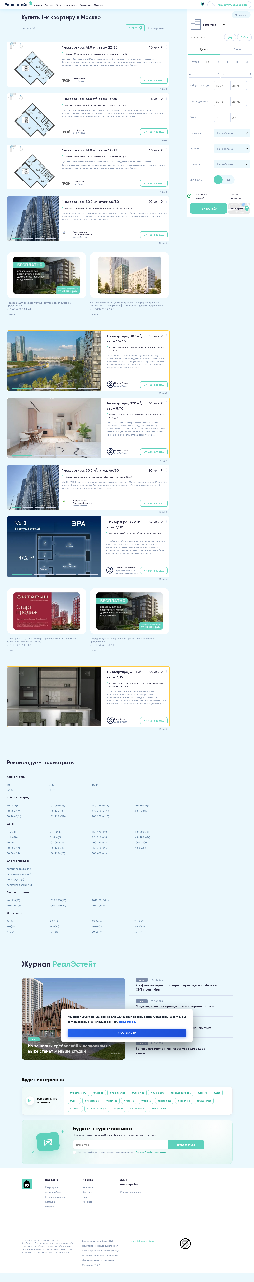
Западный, (123, 347)
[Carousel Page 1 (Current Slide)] (16, 84)
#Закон (74, 1100)
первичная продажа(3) (19, 874)
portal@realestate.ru (143, 1240)
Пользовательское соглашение (100, 1255)
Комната (87, 1201)
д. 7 (126, 686)
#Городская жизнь (181, 1092)
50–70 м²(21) (14, 816)
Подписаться (186, 1144)
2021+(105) (98, 905)
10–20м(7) (12, 842)
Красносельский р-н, (142, 683)
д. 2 (116, 417)
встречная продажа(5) (19, 884)
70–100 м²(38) (57, 805)
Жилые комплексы (131, 1191)
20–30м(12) (13, 847)
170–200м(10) (100, 837)
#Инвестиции (92, 1100)
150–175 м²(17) (100, 805)
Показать (208, 208)
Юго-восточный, (81, 53)
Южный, (121, 533)
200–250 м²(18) (100, 816)
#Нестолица (164, 1100)
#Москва (146, 1100)
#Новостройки (159, 1108)
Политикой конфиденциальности (151, 1152)
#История (129, 1100)
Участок (49, 1206)
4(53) (52, 789)
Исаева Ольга (121, 383)
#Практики (184, 1100)
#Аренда (98, 1092)
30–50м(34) (13, 853)
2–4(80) (11, 926)
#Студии (118, 1108)
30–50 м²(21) (14, 810)
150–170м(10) (100, 831)
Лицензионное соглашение (98, 1260)
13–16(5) (97, 920)
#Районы (75, 1108)
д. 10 (125, 53)
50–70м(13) (55, 831)
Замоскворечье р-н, (141, 414)
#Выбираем (157, 1092)
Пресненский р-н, (96, 208)
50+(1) (138, 931)
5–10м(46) (12, 837)
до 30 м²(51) (14, 805)
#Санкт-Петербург (97, 1108)
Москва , (69, 53)
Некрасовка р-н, (97, 53)
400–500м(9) (141, 831)
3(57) (52, 784)
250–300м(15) (100, 847)
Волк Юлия (119, 719)
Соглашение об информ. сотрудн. (101, 1250)
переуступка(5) (15, 879)
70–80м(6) (55, 837)
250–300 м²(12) (143, 805)
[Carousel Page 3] (39, 84)
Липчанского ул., (114, 53)
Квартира (88, 1187)
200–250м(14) (100, 842)
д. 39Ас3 (128, 208)
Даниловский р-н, (134, 533)
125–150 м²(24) (58, 816)
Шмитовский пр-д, (114, 208)
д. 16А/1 (113, 350)
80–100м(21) (56, 842)
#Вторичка (138, 1092)
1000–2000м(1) (143, 842)
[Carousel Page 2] (28, 84)
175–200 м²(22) (100, 810)
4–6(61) (11, 931)
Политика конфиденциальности (100, 1245)
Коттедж (50, 1201)
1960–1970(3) (14, 905)
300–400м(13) (100, 853)
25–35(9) (139, 920)
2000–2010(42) (57, 905)
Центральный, (80, 208)
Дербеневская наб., (152, 533)
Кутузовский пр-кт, (157, 347)
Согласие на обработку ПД (97, 1240)
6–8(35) (53, 920)
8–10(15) (54, 926)
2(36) (10, 789)
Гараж (86, 1196)
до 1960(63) (13, 900)
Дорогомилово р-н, (138, 347)
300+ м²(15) (141, 810)
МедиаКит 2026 (91, 1264)
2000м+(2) (140, 847)
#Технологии (137, 1108)
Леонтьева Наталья (125, 567)
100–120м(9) (56, 847)
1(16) (10, 920)
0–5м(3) (11, 831)
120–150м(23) (57, 853)
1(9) (9, 784)
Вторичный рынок (55, 1196)
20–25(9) (97, 931)
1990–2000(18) (57, 900)
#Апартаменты (78, 1092)
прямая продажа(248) (19, 868)
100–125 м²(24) (58, 810)
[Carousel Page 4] (51, 84)
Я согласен (127, 1032)
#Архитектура (117, 1092)
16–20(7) (97, 926)
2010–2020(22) (100, 900)
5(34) (95, 784)
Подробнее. (127, 1021)
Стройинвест (79, 78)
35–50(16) (140, 926)
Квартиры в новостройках (53, 1189)
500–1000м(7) (142, 837)
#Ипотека (111, 1100)
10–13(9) (54, 931)
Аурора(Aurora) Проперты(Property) (82, 233)
